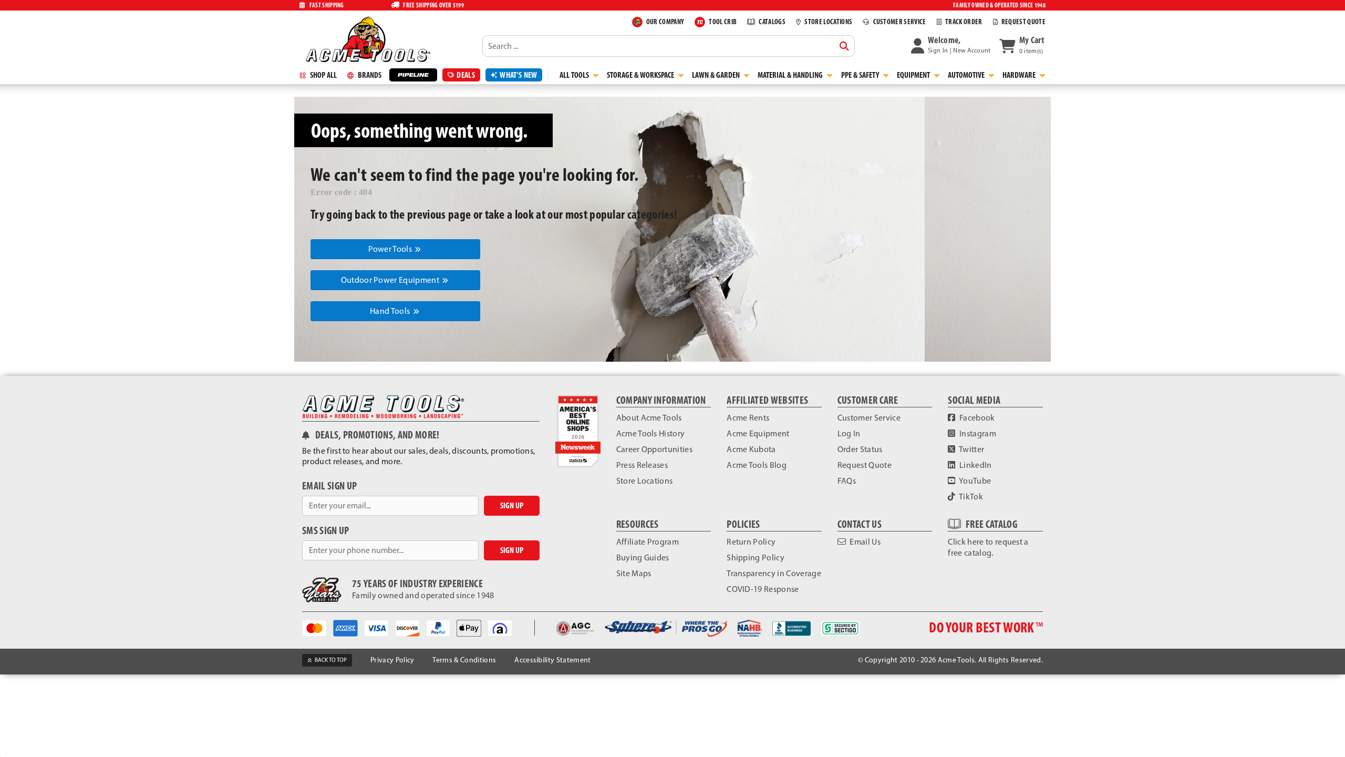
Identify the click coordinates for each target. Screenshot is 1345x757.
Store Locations (644, 481)
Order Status (860, 449)
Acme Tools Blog (757, 465)
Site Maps (633, 573)
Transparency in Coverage (774, 573)
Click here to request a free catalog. (988, 547)
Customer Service (869, 418)
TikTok (970, 497)
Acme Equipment (758, 433)
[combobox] (668, 45)
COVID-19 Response (763, 589)
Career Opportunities (654, 449)
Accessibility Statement (552, 660)
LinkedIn (975, 465)
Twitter (971, 449)
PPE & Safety (861, 75)
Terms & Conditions (464, 660)
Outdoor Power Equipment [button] (391, 280)
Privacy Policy (392, 660)
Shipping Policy (755, 557)
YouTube (974, 481)
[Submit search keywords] (844, 46)
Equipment (914, 75)
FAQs (846, 481)
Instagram (977, 433)
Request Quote (864, 465)
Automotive (967, 75)
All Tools (575, 75)
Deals (466, 75)
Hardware (1019, 75)
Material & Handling (791, 75)
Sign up (511, 505)
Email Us (864, 542)
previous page (439, 214)
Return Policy (751, 542)
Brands (368, 75)
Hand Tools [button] (391, 311)
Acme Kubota (751, 449)
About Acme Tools (649, 418)
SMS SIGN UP (325, 530)
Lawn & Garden (716, 75)
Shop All (322, 75)
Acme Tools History (650, 433)
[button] (951, 46)
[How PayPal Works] (441, 627)
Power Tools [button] (391, 249)
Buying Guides (642, 557)
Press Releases (642, 465)
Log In (849, 433)
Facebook (976, 418)
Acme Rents (748, 418)
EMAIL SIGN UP (329, 486)
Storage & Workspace (641, 75)
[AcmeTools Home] (366, 39)
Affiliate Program (647, 542)
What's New (518, 75)
